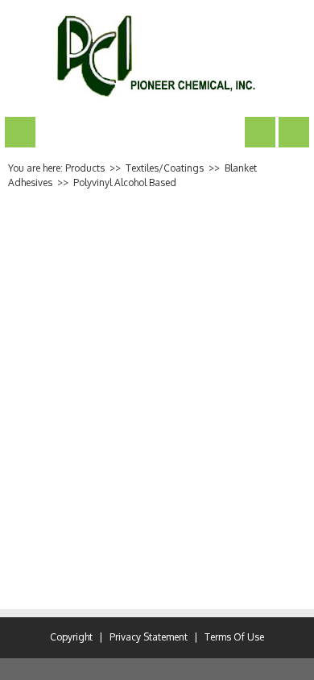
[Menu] (20, 132)
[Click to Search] (260, 132)
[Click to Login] (294, 132)
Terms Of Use (234, 637)
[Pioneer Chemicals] (157, 56)
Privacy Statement (148, 637)
